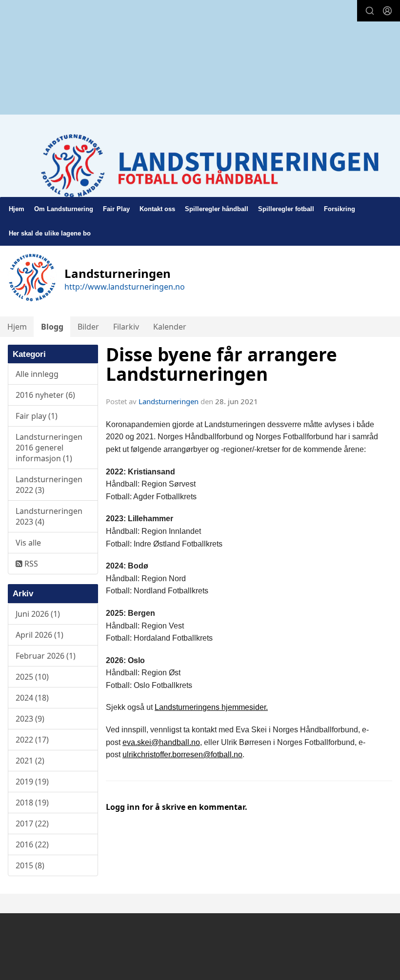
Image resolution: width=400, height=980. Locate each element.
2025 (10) (32, 676)
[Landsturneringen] (200, 168)
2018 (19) (32, 802)
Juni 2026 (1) (38, 613)
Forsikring (339, 209)
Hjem (16, 209)
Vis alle (28, 542)
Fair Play (116, 209)
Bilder (88, 326)
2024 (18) (32, 697)
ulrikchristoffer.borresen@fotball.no (182, 754)
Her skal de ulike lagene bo (50, 233)
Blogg (52, 326)
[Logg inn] (387, 11)
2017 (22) (32, 823)
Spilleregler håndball (216, 209)
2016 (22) (32, 844)
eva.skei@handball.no (161, 742)
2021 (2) (30, 760)
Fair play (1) (37, 416)
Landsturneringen (169, 401)
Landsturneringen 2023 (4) (49, 516)
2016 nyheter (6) (45, 395)
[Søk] (370, 11)
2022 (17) (32, 739)
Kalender (169, 326)
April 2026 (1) (39, 634)
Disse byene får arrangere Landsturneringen (221, 364)
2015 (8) (30, 865)
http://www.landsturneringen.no (124, 286)
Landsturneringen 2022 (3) (49, 484)
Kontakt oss (157, 209)
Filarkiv (126, 326)
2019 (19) (32, 781)
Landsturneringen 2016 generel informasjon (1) (49, 447)
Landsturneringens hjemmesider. (211, 707)
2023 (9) (30, 718)
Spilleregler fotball (286, 209)
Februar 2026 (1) (46, 655)
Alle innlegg (37, 374)
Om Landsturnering (63, 209)
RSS (30, 563)
